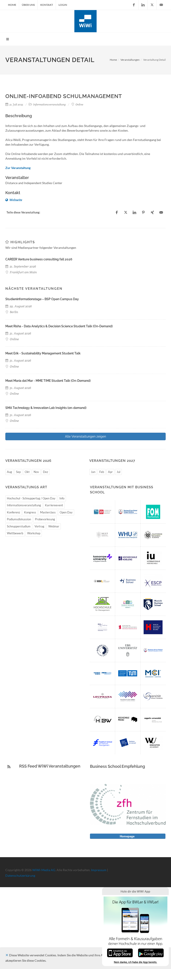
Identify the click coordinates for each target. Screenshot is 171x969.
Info (61, 498)
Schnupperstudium (19, 526)
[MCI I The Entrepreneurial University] (153, 673)
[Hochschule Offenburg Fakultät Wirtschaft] (153, 627)
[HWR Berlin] (127, 627)
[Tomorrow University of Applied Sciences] (102, 558)
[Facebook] (133, 5)
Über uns (28, 4)
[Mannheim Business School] (153, 535)
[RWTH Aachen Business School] (102, 673)
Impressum (98, 870)
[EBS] (127, 650)
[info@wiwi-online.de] (161, 5)
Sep (18, 472)
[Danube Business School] (102, 650)
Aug (9, 472)
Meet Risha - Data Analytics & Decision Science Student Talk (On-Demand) (59, 326)
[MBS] (153, 604)
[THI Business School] (127, 581)
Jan (93, 472)
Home (12, 4)
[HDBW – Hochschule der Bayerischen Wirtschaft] (102, 719)
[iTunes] (120, 952)
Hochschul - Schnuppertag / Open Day (31, 498)
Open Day (66, 512)
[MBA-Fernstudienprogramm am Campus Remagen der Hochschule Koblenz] (127, 558)
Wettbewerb (15, 533)
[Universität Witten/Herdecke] (153, 696)
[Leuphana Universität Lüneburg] (102, 696)
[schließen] (6, 955)
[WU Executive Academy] (153, 743)
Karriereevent (54, 505)
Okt (27, 472)
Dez (45, 472)
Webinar (53, 526)
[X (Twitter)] (152, 5)
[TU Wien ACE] (102, 512)
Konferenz (13, 512)
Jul (118, 472)
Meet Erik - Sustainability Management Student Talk (43, 353)
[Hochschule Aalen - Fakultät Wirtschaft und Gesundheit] (127, 696)
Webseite (15, 200)
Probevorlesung (45, 519)
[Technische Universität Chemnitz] (127, 604)
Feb (101, 472)
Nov (36, 472)
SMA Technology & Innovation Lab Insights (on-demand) (45, 408)
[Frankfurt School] (102, 743)
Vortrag (39, 526)
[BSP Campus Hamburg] (127, 512)
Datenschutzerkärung (20, 875)
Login (63, 4)
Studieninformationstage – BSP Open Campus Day (42, 299)
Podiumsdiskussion (19, 519)
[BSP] (153, 650)
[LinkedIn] (142, 5)
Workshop (33, 533)
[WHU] (127, 535)
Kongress (30, 512)
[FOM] (153, 512)
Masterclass (48, 512)
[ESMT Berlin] (127, 743)
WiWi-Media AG (43, 870)
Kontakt (46, 4)
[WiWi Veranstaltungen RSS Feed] (8, 766)
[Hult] (102, 535)
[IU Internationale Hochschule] (153, 558)
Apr (110, 472)
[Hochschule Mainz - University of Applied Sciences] (127, 719)
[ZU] (153, 719)
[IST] (102, 604)
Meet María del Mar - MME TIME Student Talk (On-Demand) (48, 380)
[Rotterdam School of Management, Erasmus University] (102, 627)
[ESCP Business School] (153, 581)
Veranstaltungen (130, 59)
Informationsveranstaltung (24, 505)
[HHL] (102, 581)
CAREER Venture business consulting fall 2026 (38, 259)
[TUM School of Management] (127, 673)
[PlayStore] (151, 952)
